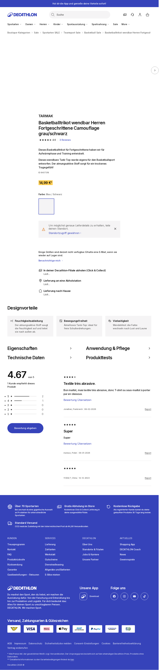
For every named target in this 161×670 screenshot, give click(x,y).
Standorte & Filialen (93, 549)
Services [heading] (50, 538)
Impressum (20, 643)
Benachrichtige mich (50, 260)
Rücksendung (14, 564)
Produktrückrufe (16, 559)
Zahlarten (50, 549)
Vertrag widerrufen (17, 647)
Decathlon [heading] (89, 538)
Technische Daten (25, 357)
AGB (9, 643)
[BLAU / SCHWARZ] (46, 206)
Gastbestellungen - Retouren (23, 574)
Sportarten (13, 24)
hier (72, 659)
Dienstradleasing (54, 564)
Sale (115, 24)
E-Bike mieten (52, 574)
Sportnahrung (99, 24)
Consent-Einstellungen (86, 643)
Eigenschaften (22, 348)
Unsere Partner (90, 559)
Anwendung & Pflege (108, 348)
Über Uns (87, 544)
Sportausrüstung (76, 24)
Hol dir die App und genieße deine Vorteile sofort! (79, 3)
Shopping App (127, 544)
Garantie (12, 569)
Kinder (57, 24)
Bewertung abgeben (25, 428)
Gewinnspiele (127, 559)
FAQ (9, 554)
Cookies (106, 643)
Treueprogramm (16, 544)
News (123, 554)
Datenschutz (35, 643)
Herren (43, 24)
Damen (29, 24)
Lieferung (50, 544)
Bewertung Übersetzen (77, 399)
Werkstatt (50, 554)
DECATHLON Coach (130, 549)
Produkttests (99, 357)
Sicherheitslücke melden (58, 643)
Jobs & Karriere (90, 554)
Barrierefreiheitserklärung (127, 643)
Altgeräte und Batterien (57, 569)
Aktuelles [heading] (126, 538)
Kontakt (11, 549)
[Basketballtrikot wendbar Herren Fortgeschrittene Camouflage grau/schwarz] (40, 70)
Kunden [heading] (12, 538)
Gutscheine (51, 559)
